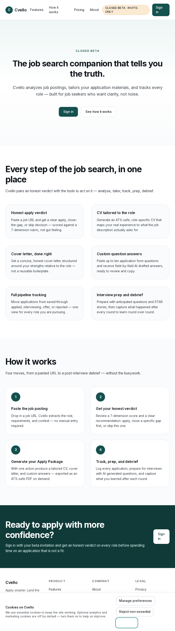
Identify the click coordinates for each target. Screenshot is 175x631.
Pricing (79, 10)
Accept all (126, 622)
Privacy (141, 589)
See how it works (98, 112)
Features (37, 10)
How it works (53, 10)
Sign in (159, 10)
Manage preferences (135, 601)
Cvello (17, 10)
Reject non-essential (134, 611)
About (94, 10)
